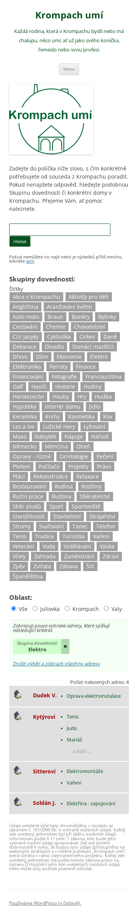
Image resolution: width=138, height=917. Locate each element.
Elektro (99, 356)
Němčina (56, 446)
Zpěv (19, 566)
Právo (104, 466)
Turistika (73, 536)
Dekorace (24, 346)
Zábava (68, 566)
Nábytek (45, 436)
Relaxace (87, 476)
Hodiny (93, 386)
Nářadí (100, 436)
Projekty (78, 466)
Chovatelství (89, 326)
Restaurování (29, 486)
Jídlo (94, 406)
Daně (110, 336)
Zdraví (111, 556)
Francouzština (103, 376)
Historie (65, 386)
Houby (61, 396)
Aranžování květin (69, 306)
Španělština (28, 576)
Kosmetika (81, 416)
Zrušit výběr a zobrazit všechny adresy (56, 664)
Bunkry (81, 316)
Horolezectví (28, 396)
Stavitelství (67, 516)
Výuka (107, 546)
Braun (55, 316)
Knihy (52, 416)
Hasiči (39, 386)
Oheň (83, 446)
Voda (49, 546)
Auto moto (26, 316)
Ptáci (19, 476)
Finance (86, 366)
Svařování (51, 526)
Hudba (103, 396)
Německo (24, 446)
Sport (56, 506)
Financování (28, 376)
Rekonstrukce (50, 476)
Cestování (25, 326)
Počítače (49, 466)
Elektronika (27, 366)
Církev (87, 336)
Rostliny (91, 486)
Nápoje (73, 436)
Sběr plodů (27, 506)
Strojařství (102, 516)
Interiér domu (62, 406)
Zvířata (42, 566)
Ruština (61, 496)
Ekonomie (69, 356)
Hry (81, 396)
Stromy (22, 526)
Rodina (64, 486)
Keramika (25, 416)
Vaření (101, 536)
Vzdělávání (77, 546)
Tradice (44, 536)
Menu (69, 69)
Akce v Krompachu (36, 296)
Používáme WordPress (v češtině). (45, 903)
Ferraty (58, 366)
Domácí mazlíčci (93, 346)
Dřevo (20, 356)
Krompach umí (69, 15)
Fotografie (64, 376)
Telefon (105, 526)
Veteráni (23, 546)
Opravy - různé (32, 456)
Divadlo (54, 346)
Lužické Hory (59, 426)
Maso (19, 436)
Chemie (56, 326)
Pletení (21, 466)
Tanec (80, 526)
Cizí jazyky (26, 336)
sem (30, 261)
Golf (18, 386)
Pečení (105, 456)
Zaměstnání (79, 556)
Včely (19, 556)
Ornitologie (73, 456)
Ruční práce (28, 496)
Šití (90, 566)
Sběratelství (95, 496)
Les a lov (23, 426)
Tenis (19, 536)
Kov (107, 416)
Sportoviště (86, 506)
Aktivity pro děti (89, 296)
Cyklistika (59, 336)
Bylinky (107, 316)
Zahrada (45, 556)
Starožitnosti (29, 516)
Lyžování (94, 426)
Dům (42, 356)
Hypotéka (24, 406)
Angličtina (25, 306)
